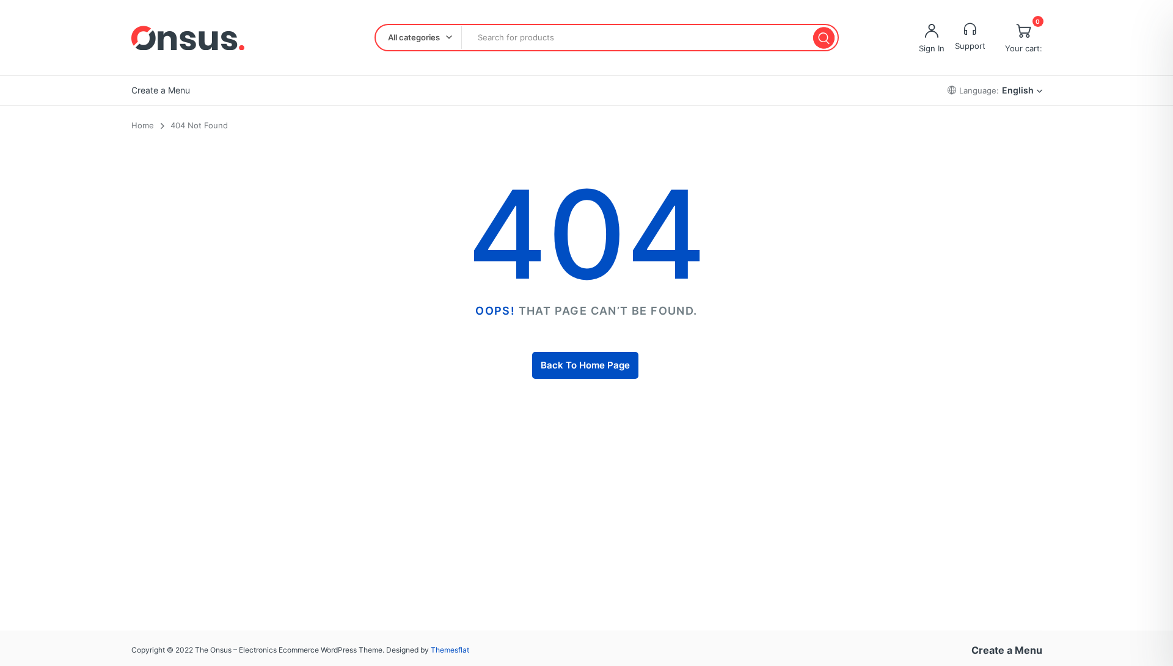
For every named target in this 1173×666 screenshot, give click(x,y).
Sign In (932, 48)
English (1018, 90)
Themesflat (450, 649)
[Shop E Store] (187, 38)
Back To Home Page (585, 365)
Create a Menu (160, 90)
